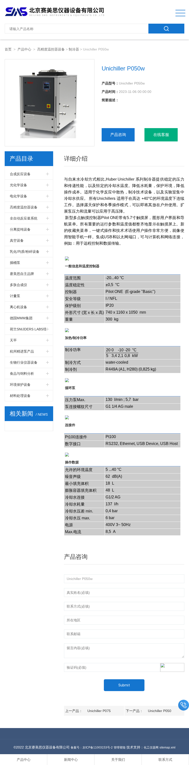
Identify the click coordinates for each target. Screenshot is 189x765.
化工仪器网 (151, 747)
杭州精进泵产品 (22, 351)
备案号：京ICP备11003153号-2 (92, 747)
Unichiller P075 (99, 711)
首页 (8, 49)
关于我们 (118, 760)
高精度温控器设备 (51, 49)
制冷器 (74, 49)
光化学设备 (18, 185)
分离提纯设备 (20, 229)
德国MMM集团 (21, 318)
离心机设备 (18, 307)
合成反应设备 (20, 174)
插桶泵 (15, 263)
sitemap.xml (167, 747)
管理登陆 (120, 747)
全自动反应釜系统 (23, 218)
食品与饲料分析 (22, 373)
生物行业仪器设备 (23, 362)
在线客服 (161, 135)
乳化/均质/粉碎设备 (24, 252)
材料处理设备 (20, 396)
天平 (13, 340)
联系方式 (165, 760)
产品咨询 (118, 135)
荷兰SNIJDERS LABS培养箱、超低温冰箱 (28, 331)
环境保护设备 (20, 385)
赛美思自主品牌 (22, 274)
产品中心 (24, 49)
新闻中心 (71, 760)
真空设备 (17, 240)
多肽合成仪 (18, 285)
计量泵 (15, 296)
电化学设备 (18, 196)
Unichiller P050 (159, 711)
